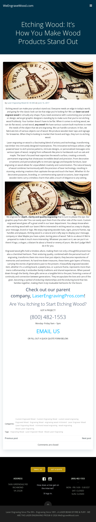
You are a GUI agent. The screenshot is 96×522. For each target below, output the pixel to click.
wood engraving (65, 425)
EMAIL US (48, 331)
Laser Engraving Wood (25, 425)
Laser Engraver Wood (77, 422)
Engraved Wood (22, 422)
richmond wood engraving (46, 425)
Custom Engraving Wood (47, 419)
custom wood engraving (68, 419)
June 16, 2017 (43, 103)
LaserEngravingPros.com (58, 296)
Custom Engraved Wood (26, 419)
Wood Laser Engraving (25, 428)
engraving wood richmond (56, 422)
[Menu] (91, 6)
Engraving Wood (37, 422)
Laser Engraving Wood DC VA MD (21, 103)
